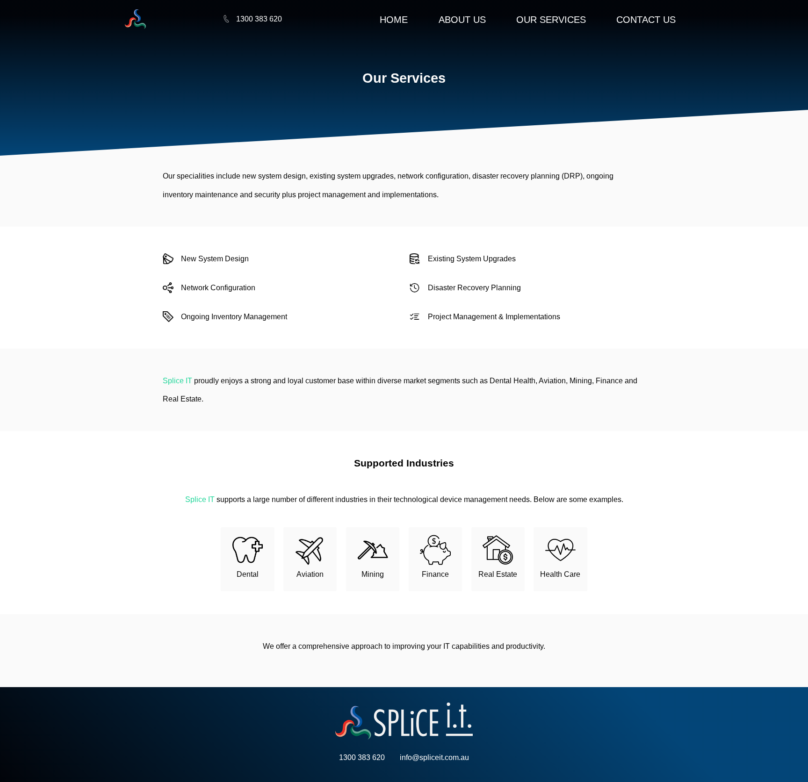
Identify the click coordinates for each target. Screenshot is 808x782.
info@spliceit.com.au (434, 757)
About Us (462, 19)
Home (394, 19)
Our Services (551, 19)
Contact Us (646, 19)
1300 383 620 (259, 18)
